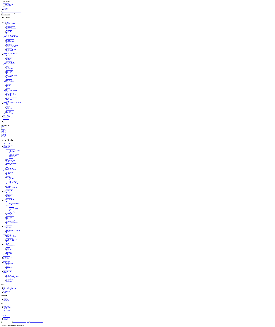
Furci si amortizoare (10, 26)
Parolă (7, 265)
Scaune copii (9, 84)
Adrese (8, 266)
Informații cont (9, 263)
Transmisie (5, 37)
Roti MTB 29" (9, 72)
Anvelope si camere (10, 23)
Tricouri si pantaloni (10, 104)
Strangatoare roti (10, 76)
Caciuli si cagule (10, 110)
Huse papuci (9, 108)
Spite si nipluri (9, 68)
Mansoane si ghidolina (11, 28)
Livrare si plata (9, 279)
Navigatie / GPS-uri (7, 117)
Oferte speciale (6, 310)
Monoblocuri (9, 48)
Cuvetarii (8, 24)
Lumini (8, 85)
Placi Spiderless (12, 182)
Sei (7, 32)
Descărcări (8, 268)
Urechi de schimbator (11, 35)
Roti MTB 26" (9, 70)
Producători (6, 306)
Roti (4, 64)
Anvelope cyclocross (14, 154)
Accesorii (5, 82)
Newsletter (5, 319)
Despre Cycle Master (11, 275)
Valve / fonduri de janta (11, 97)
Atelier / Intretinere (7, 92)
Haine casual (9, 112)
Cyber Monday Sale (8, 145)
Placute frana (9, 61)
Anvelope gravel (13, 155)
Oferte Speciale (6, 261)
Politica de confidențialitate (12, 276)
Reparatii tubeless (10, 98)
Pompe (7, 101)
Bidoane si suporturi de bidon (13, 86)
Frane (4, 54)
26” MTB (11, 207)
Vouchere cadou (7, 307)
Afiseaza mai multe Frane (9, 63)
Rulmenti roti (9, 80)
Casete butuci (9, 79)
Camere (11, 158)
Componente (6, 22)
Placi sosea (11, 180)
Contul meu (6, 315)
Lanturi (8, 40)
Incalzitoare (9, 111)
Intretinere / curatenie (11, 94)
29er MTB (11, 209)
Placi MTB (11, 178)
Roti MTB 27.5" (10, 71)
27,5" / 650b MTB (13, 208)
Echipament (6, 103)
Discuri (8, 59)
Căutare (5, 272)
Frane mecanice (9, 57)
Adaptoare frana (10, 62)
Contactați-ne (9, 281)
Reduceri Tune (6, 146)
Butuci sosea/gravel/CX (14, 203)
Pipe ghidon (9, 30)
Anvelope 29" (12, 151)
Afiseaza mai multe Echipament (10, 113)
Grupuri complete (10, 39)
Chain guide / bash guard (12, 45)
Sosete (7, 107)
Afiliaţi (5, 308)
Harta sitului (6, 300)
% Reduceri (6, 119)
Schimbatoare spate (10, 52)
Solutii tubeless (9, 95)
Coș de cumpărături (7, 270)
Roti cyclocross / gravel (11, 75)
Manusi (8, 106)
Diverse (8, 88)
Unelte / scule (9, 99)
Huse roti (8, 89)
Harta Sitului (6, 122)
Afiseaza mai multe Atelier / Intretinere (12, 102)
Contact (5, 298)
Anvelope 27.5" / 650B (14, 150)
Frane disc (8, 55)
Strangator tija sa (10, 33)
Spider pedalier (9, 50)
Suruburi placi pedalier (11, 46)
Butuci (7, 66)
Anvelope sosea (12, 152)
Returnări (5, 299)
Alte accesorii (6, 143)
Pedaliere (8, 42)
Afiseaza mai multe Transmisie (10, 53)
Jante (7, 67)
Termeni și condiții (10, 277)
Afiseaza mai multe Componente (10, 36)
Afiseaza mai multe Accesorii (10, 90)
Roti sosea (8, 73)
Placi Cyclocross (13, 181)
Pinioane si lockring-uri (11, 49)
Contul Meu (6, 262)
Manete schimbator (10, 41)
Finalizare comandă (7, 271)
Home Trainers (6, 116)
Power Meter (6, 115)
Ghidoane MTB (10, 27)
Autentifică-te (9, 5)
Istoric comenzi (9, 267)
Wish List (5, 318)
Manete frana (9, 58)
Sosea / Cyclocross (13, 210)
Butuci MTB (12, 204)
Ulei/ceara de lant (10, 93)
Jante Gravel (12, 212)
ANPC (7, 280)
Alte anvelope (12, 156)
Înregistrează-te (9, 4)
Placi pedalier (9, 44)
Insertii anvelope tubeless (12, 77)
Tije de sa (8, 31)
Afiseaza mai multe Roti (8, 81)
